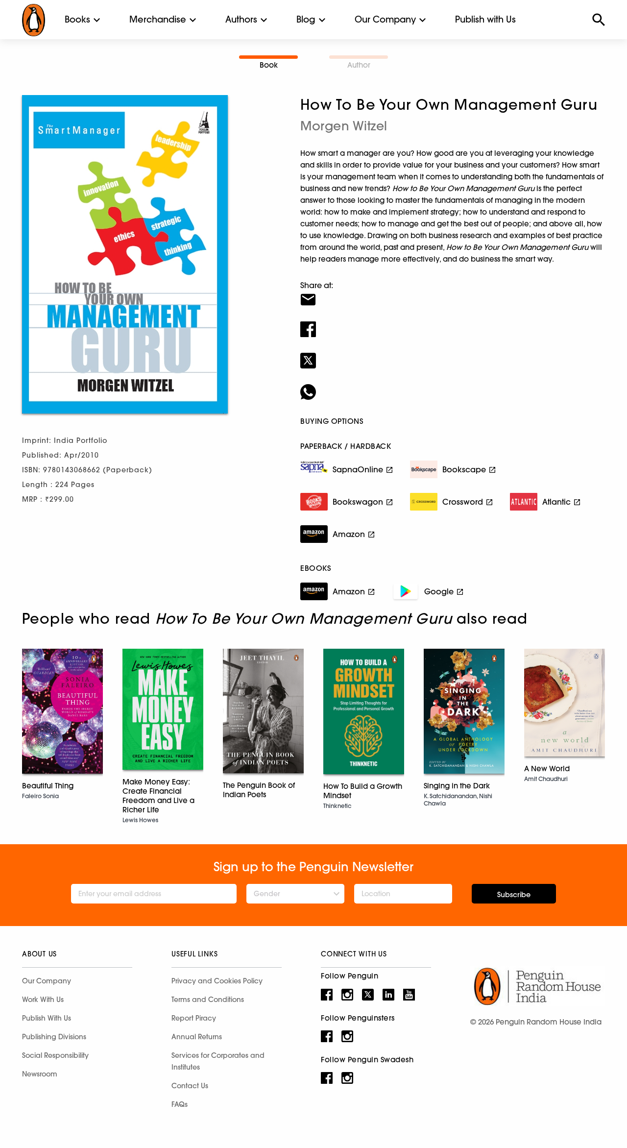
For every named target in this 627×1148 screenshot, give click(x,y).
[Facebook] (452, 323)
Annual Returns (196, 1036)
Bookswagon (358, 502)
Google (439, 591)
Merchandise (157, 19)
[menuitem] (77, 19)
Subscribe (514, 894)
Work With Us (43, 999)
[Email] (452, 293)
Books (77, 19)
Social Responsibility (55, 1055)
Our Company (385, 19)
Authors (241, 19)
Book (269, 65)
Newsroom (39, 1074)
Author (358, 65)
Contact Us (189, 1085)
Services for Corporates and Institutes (218, 1061)
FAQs (179, 1104)
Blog (305, 19)
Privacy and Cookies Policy (217, 981)
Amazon (349, 534)
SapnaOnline (358, 469)
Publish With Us (46, 1018)
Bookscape (464, 469)
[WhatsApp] (452, 385)
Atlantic (556, 502)
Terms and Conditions (207, 999)
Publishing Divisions (54, 1036)
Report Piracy (193, 1018)
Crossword (462, 502)
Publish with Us (485, 19)
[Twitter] (452, 354)
